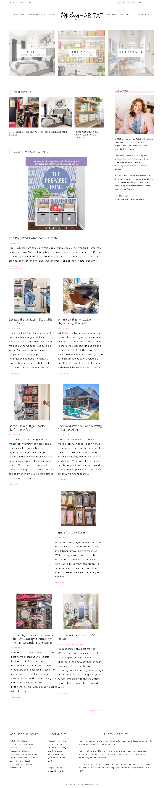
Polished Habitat (81, 15)
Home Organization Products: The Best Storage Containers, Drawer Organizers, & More (32, 639)
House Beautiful (130, 166)
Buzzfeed (143, 166)
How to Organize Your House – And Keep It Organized (86, 135)
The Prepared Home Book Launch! (33, 238)
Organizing (14, 243)
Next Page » (97, 710)
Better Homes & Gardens (128, 159)
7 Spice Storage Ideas (70, 532)
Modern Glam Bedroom (54, 132)
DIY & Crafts (15, 328)
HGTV (119, 166)
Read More (13, 266)
